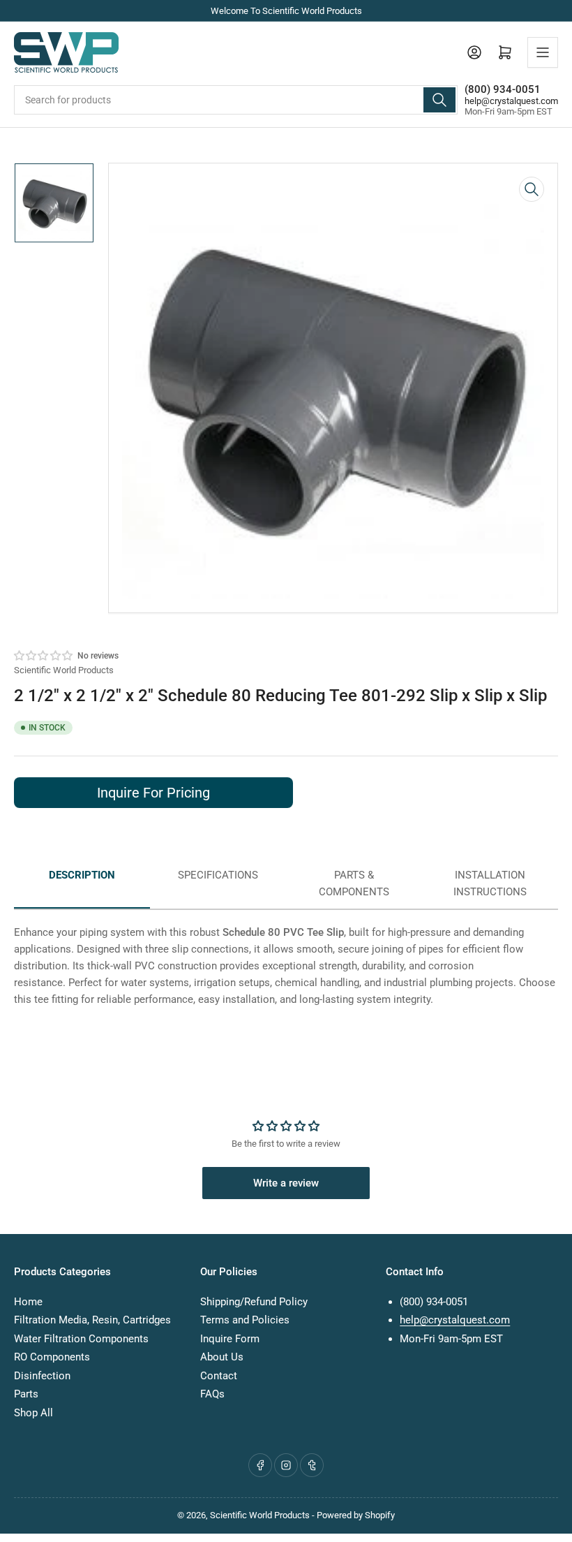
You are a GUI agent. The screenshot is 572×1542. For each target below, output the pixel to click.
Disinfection (42, 1376)
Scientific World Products (64, 670)
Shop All (33, 1413)
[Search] (439, 100)
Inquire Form (229, 1338)
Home (28, 1301)
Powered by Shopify (356, 1515)
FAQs (212, 1394)
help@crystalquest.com (511, 101)
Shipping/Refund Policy (254, 1301)
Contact (218, 1376)
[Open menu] (542, 52)
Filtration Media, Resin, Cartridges (92, 1320)
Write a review (286, 1183)
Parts (26, 1394)
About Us (221, 1357)
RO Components (52, 1357)
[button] (44, 655)
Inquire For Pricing (153, 792)
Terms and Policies (244, 1320)
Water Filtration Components (81, 1338)
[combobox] (236, 100)
